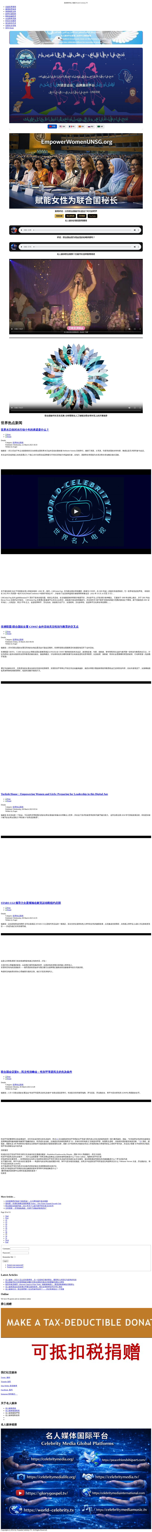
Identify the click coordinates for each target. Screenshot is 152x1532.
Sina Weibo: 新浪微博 (9, 1386)
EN (64, 126)
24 (6, 1224)
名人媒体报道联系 (12, 1411)
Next (7, 1240)
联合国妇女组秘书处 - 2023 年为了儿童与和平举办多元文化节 (29, 1206)
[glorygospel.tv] (38, 1496)
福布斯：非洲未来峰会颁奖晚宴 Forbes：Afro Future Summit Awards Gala (33, 1203)
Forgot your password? (15, 1265)
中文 (53, 126)
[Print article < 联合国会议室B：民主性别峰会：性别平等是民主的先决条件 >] (7, 1077)
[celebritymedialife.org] (38, 1478)
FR (73, 126)
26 (6, 1228)
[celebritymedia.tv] (113, 1478)
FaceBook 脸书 (7, 1390)
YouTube (92, 216)
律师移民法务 (10, 11)
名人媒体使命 (10, 1408)
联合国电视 (70, 216)
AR (102, 126)
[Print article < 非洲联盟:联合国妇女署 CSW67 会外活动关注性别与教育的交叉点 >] (7, 632)
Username (6, 1249)
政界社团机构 (10, 14)
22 (6, 1220)
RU (92, 126)
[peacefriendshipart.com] (113, 1461)
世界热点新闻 (18, 443)
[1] (57, 1139)
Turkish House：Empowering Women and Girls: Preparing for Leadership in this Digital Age (54, 794)
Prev (7, 1218)
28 (6, 1232)
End (6, 1242)
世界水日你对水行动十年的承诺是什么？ (25, 429)
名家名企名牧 (10, 25)
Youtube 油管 (6, 1382)
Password (6, 1253)
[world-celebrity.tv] (38, 1514)
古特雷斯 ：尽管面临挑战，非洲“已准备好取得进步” (26, 1208)
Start (7, 1216)
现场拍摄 (59, 216)
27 (6, 1230)
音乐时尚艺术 (10, 23)
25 (6, 1226)
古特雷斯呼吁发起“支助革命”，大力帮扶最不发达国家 (26, 1201)
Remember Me (8, 1257)
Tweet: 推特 (5, 1377)
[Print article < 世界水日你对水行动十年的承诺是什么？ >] (7, 435)
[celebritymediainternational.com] (113, 1496)
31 (6, 1238)
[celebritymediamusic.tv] (113, 1514)
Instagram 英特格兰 (9, 1394)
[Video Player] (76, 511)
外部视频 (82, 216)
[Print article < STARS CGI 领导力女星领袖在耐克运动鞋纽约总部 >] (7, 908)
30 (6, 1236)
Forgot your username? (15, 1267)
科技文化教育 (10, 21)
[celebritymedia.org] (38, 1461)
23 (6, 1222)
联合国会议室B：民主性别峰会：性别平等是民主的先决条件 (36, 1071)
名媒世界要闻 (10, 7)
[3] (141, 1141)
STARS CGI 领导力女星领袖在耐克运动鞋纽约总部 (31, 902)
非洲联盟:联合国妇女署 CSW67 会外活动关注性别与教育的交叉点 (40, 626)
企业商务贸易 (10, 18)
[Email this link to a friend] (8, 437)
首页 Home (9, 28)
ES (83, 126)
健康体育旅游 (10, 9)
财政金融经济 (10, 16)
